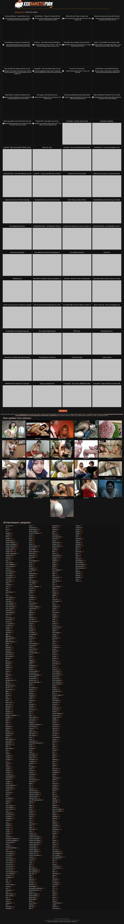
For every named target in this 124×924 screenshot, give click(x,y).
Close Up (8, 800)
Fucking (31, 651)
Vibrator (78, 531)
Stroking (54, 818)
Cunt (7, 879)
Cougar (8, 829)
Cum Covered (9, 851)
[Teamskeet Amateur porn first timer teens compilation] (47, 212)
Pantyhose (55, 606)
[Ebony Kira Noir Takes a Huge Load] (76, 29)
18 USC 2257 (56, 921)
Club (7, 803)
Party (53, 610)
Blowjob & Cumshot (11, 715)
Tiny (53, 877)
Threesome (55, 866)
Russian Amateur (56, 713)
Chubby (8, 783)
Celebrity (8, 770)
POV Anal (54, 599)
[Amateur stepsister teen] (47, 396)
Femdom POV (32, 608)
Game (30, 664)
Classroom (8, 792)
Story (53, 803)
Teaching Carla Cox (107, 331)
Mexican (31, 905)
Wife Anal (78, 559)
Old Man (54, 579)
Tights (54, 875)
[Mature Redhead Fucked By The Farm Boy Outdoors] (106, 107)
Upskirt (77, 529)
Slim (53, 763)
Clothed (8, 802)
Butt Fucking (9, 748)
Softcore (54, 779)
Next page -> (63, 411)
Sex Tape (54, 733)
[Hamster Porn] (34, 4)
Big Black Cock (10, 680)
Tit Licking (55, 884)
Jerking (31, 802)
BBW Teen (8, 640)
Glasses (31, 693)
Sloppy (54, 765)
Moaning (54, 529)
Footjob (31, 636)
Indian (30, 768)
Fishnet (31, 623)
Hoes (30, 737)
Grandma (31, 704)
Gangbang (32, 665)
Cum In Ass (9, 857)
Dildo (7, 892)
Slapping (54, 759)
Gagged (31, 660)
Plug (53, 640)
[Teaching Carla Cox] (106, 344)
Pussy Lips (55, 676)
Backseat (8, 651)
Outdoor (54, 594)
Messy (30, 901)
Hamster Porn (19, 12)
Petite (53, 621)
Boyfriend (8, 726)
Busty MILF (8, 743)
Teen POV (55, 859)
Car (7, 761)
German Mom (32, 678)
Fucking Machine (33, 652)
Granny (31, 708)
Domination (9, 906)
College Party (9, 814)
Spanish (54, 787)
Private (54, 656)
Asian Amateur (9, 597)
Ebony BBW (32, 549)
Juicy (30, 807)
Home (30, 739)
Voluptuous (78, 538)
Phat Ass (54, 623)
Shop (53, 744)
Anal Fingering (9, 572)
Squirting (54, 800)
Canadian (8, 759)
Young (77, 581)
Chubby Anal (9, 787)
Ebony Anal (32, 548)
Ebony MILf (32, 553)
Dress (30, 537)
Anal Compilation (10, 564)
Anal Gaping (9, 575)
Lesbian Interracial (34, 844)
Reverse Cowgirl (56, 695)
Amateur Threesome (11, 553)
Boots (7, 721)
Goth (30, 702)
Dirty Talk (8, 899)
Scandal (54, 721)
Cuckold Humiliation (11, 848)
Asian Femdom (10, 605)
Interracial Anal (33, 779)
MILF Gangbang (33, 870)
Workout (78, 573)
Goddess (31, 697)
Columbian (8, 816)
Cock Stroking (9, 807)
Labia (30, 818)
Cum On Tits (9, 870)
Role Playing (55, 700)
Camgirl (8, 757)
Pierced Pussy (56, 627)
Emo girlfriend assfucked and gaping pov (47, 252)
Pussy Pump (55, 678)
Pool (53, 643)
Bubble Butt (9, 733)
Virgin (77, 535)
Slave (53, 761)
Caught (7, 768)
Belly (7, 676)
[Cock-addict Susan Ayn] (76, 265)
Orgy (53, 590)
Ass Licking (9, 619)
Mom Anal (55, 535)
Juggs (30, 805)
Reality (54, 687)
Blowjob (8, 713)
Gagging (31, 662)
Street (53, 813)
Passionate (55, 612)
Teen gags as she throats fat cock (47, 95)
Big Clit (7, 682)
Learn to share (106, 357)
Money (54, 540)
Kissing (31, 811)
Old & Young (55, 577)
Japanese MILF (33, 796)
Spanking (54, 789)
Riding (54, 697)
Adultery (8, 535)
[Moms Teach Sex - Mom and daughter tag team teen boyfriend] (106, 317)
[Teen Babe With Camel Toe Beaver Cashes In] (76, 317)
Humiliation (32, 759)
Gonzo (30, 698)
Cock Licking (9, 805)
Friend (30, 647)
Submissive (55, 825)
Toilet (53, 892)
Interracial (31, 778)
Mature (31, 892)
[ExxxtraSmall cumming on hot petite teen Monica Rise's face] (17, 55)
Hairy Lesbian (32, 717)
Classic (7, 791)
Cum (7, 849)
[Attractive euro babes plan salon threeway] (17, 370)
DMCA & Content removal (65, 921)
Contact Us (74, 921)
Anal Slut (8, 579)
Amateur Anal (9, 540)
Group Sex (32, 710)
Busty (7, 737)
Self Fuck (54, 730)
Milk (30, 908)
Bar (6, 660)
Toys (53, 899)
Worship (78, 575)
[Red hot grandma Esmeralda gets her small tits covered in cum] (47, 317)
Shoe (53, 743)
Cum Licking (9, 862)
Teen (53, 848)
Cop (7, 822)
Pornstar (54, 645)
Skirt (53, 757)
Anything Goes (17, 278)
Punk (53, 665)
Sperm (54, 791)
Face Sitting (32, 583)
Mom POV (55, 538)
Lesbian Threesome (34, 855)
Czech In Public (10, 884)
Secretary (54, 726)
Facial (30, 584)
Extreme (31, 577)
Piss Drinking (55, 632)
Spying (54, 798)
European (31, 568)
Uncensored (55, 908)
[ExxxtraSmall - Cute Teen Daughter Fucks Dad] (106, 160)
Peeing (54, 614)
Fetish (30, 610)
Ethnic (30, 566)
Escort (30, 564)
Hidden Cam (32, 732)
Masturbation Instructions (35, 888)
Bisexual (8, 695)
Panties (54, 605)
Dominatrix (8, 908)
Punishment (55, 664)
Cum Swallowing (10, 871)
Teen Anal (55, 849)
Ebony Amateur (33, 546)
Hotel (30, 750)
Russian (54, 711)
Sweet (54, 831)
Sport (53, 794)
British (7, 730)
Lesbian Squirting (33, 851)
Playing (54, 636)
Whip (77, 553)
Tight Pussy (55, 873)
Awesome (8, 632)
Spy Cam (54, 796)
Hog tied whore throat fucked (77, 173)
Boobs (7, 719)
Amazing (8, 557)
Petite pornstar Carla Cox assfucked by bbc (106, 173)
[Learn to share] (106, 370)
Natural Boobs (56, 555)
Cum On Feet (9, 868)
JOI (30, 787)
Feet (30, 601)
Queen (54, 686)
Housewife (32, 754)
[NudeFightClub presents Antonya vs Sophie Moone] (106, 212)
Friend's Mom (32, 649)
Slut (53, 767)
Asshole (8, 627)
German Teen (32, 680)
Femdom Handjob (33, 606)
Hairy (30, 715)
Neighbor (54, 560)
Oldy (53, 583)
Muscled (54, 549)
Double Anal (32, 527)
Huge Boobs (32, 756)
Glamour (31, 691)
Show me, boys (47, 147)
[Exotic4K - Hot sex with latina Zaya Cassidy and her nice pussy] (76, 160)
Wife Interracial (79, 566)
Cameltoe (8, 756)
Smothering (55, 772)
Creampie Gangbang (11, 840)
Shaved (54, 741)
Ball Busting (9, 652)
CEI (7, 752)
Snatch (54, 774)
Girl (30, 686)
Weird (77, 548)
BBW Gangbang (10, 638)
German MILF (32, 676)
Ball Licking (9, 654)
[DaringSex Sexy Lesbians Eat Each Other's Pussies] (76, 55)
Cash (7, 765)
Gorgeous (31, 700)
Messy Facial (32, 903)
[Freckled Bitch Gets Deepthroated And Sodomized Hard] (17, 344)
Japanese (31, 789)
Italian (30, 783)
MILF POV (31, 873)
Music (53, 551)
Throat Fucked (56, 868)
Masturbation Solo (34, 890)
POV (53, 597)
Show (53, 748)
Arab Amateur (9, 592)
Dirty (7, 897)
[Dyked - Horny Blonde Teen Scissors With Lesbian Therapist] (106, 55)
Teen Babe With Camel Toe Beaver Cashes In (77, 305)
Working (78, 572)
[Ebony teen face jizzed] (17, 265)
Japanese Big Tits (33, 792)
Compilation (9, 818)
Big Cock (8, 684)
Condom (8, 820)
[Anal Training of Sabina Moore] (76, 212)
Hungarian (32, 761)
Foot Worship (32, 634)
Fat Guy (31, 595)
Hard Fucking (32, 726)
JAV (30, 785)
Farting (31, 592)
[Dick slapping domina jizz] (17, 239)
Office (53, 573)
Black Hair (8, 706)
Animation (8, 584)
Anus (7, 588)
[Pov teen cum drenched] (76, 81)
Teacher (54, 844)
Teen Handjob (56, 855)
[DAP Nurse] (76, 344)
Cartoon (8, 763)
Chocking (8, 781)
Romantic (54, 704)
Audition (8, 629)
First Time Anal (33, 621)
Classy (7, 794)
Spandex (54, 785)
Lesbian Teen (32, 853)
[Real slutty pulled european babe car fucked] (106, 291)
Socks (54, 776)
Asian (7, 595)
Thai (53, 860)
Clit (6, 796)
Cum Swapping (10, 873)
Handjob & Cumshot (34, 724)
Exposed (31, 575)
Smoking (54, 770)
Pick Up (54, 625)
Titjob (53, 886)
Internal (31, 776)
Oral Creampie (56, 586)
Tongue (54, 894)
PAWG (54, 595)
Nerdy (54, 562)
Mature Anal (32, 897)
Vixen (77, 537)
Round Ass (55, 710)
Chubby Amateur (10, 785)
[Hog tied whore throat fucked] (76, 186)
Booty (7, 722)
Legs (30, 831)
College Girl (9, 813)
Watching (78, 544)
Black (7, 700)
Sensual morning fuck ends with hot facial (106, 16)
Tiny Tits (54, 881)
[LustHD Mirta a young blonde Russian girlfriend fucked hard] (106, 81)
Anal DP (8, 568)
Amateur (8, 538)
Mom (53, 533)
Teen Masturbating (57, 857)
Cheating (8, 774)
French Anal (32, 645)
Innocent (31, 770)
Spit (53, 792)
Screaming (55, 724)
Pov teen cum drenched (77, 68)
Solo (53, 781)
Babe (7, 645)
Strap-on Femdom (57, 809)
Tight (53, 871)
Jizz (30, 803)
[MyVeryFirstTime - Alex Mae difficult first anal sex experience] (17, 186)
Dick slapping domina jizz (17, 226)
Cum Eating (9, 855)
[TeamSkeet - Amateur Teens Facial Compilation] (76, 134)
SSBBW (54, 719)
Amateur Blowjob (10, 542)
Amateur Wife (9, 555)
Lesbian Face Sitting (34, 840)
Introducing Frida (77, 357)
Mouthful (54, 548)
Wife (77, 557)
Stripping (54, 816)
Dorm (30, 526)
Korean (31, 816)
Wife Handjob (79, 562)
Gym (30, 711)
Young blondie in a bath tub (47, 357)
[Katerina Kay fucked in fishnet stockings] (17, 212)
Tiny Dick (54, 879)
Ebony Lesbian (33, 551)
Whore (77, 555)
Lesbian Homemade (34, 842)
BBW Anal (8, 636)
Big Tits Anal (9, 689)
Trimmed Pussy (56, 903)
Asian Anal (8, 599)
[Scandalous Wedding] (106, 134)
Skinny (54, 756)
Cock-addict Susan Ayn (77, 252)
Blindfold (8, 708)
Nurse (54, 568)
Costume (8, 825)
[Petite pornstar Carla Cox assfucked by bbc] (106, 186)
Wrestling (78, 577)
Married (31, 881)
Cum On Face (9, 866)
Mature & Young (33, 894)
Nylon (53, 572)
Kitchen (31, 813)
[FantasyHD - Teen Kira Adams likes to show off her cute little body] (47, 81)
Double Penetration (34, 533)
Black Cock (9, 702)
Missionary (55, 526)
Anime (7, 586)
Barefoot (8, 664)
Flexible (31, 630)
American (8, 559)
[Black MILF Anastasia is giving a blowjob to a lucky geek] (47, 291)
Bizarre (7, 698)
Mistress (54, 527)
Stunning (54, 824)
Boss (7, 724)
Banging (8, 658)
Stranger (54, 805)
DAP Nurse (77, 331)
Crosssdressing (10, 842)
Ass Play (8, 621)
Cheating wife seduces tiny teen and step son (77, 226)
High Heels (32, 733)
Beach (7, 669)
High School (32, 735)
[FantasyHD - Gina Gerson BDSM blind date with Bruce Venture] (76, 396)
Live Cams (32, 859)
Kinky (30, 809)
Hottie (30, 752)
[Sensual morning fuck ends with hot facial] (106, 29)
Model (54, 531)
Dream (31, 535)
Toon (53, 895)
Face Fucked (32, 581)
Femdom (31, 605)
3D (6, 527)
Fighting (31, 612)
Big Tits (7, 687)
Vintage (78, 533)
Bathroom (8, 667)
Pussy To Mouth (56, 684)
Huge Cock (32, 757)
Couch (7, 827)
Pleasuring (55, 638)
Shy (53, 752)
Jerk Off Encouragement (35, 800)
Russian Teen (56, 717)
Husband (31, 763)
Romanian (55, 702)
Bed (7, 673)
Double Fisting (33, 531)
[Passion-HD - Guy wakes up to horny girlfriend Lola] (47, 134)
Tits (53, 888)
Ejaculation (32, 557)
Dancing (8, 886)
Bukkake (8, 735)
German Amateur (33, 671)
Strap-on (54, 807)
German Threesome (34, 682)
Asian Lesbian (9, 608)
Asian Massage (10, 612)
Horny (30, 746)
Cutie (7, 881)
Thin (53, 862)
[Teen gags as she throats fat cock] (47, 107)
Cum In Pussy (9, 860)
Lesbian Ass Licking (34, 837)
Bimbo (7, 693)
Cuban (7, 844)
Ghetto (30, 684)
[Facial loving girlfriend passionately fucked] (76, 107)
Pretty (53, 652)
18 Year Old (9, 526)
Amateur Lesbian (10, 548)
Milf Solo (31, 906)
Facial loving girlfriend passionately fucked (77, 95)
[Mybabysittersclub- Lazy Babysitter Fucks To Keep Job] (106, 239)
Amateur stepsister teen (47, 383)
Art (6, 594)
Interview (31, 781)
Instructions (32, 774)
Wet (77, 549)
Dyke (30, 542)
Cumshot (8, 875)
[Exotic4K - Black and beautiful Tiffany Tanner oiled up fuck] (17, 160)
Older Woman (56, 581)
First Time (31, 619)
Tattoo (54, 842)
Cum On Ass (9, 864)
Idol (30, 765)
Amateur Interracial (11, 546)
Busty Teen (8, 744)
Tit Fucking (55, 883)
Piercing (54, 629)
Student (54, 822)
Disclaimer (49, 921)
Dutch (30, 540)
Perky (53, 619)
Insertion (31, 772)
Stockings (54, 802)
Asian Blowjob (9, 603)
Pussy (54, 667)
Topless (54, 897)
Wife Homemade (80, 564)
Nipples (54, 564)
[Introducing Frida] (76, 370)
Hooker (31, 744)
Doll (7, 905)
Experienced (32, 573)
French (31, 641)
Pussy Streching (56, 682)
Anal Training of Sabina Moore (77, 200)
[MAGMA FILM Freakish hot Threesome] (17, 396)
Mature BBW (32, 899)
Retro (53, 693)
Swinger (54, 833)
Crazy (7, 835)
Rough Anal (55, 708)
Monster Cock (56, 542)
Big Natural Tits (10, 686)
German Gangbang (34, 675)
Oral (53, 584)
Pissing (54, 634)
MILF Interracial (33, 871)
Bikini (7, 691)
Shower (54, 750)
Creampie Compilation (12, 838)
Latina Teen (32, 829)
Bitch (7, 697)
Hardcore (31, 728)
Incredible (31, 767)
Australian (8, 630)
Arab (7, 590)
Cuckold (8, 846)
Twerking (54, 906)
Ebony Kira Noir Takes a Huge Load (77, 16)
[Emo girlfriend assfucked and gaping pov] (47, 265)
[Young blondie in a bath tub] (47, 370)
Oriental (54, 592)
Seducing (54, 728)
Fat (30, 594)
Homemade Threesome (35, 743)
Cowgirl (8, 833)
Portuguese (55, 647)
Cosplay (8, 824)
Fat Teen (31, 599)
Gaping (31, 667)
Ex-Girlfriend (32, 570)
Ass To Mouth (9, 623)
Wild (77, 570)
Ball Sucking (9, 656)
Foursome (31, 638)
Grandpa (31, 706)
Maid (30, 877)
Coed (7, 811)
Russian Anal (55, 715)
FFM (30, 579)
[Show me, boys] (47, 160)
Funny (30, 656)
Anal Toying (9, 581)
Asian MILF (9, 610)
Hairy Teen (32, 721)
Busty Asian (9, 741)
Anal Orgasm (9, 577)
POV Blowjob (55, 601)
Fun (30, 654)
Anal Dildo (8, 570)
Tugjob (54, 905)
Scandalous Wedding (106, 121)
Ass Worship (9, 625)
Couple (7, 831)
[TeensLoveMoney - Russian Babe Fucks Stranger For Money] (17, 29)
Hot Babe (31, 748)
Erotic (30, 562)
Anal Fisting (9, 573)
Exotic (30, 572)
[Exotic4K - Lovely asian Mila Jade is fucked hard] (47, 186)
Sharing (54, 739)
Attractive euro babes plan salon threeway (17, 357)
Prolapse (54, 658)
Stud (53, 820)
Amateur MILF (9, 549)
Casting (8, 767)
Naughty (54, 559)
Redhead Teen (56, 691)
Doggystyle (9, 903)
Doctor (7, 901)
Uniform (78, 526)
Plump (54, 641)
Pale (53, 603)
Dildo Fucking (9, 894)
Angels (7, 583)
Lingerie (31, 857)
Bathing (8, 665)
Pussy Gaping (56, 673)
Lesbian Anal (32, 835)
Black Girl (8, 704)
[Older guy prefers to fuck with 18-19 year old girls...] (17, 134)
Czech (7, 883)
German (31, 669)
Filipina (31, 614)
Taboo (54, 837)
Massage (31, 883)
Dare (7, 888)
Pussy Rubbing (56, 680)
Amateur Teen (9, 551)
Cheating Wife (9, 776)
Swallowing (55, 829)
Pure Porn (107, 252)
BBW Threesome (10, 641)
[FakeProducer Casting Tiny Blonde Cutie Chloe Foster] (17, 107)
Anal (7, 560)
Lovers (31, 860)
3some (7, 529)
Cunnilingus (9, 877)
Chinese (8, 779)
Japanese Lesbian (34, 794)
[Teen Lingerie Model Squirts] (47, 344)
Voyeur (77, 540)
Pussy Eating (55, 671)
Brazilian (8, 728)
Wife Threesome (80, 568)
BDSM (7, 643)
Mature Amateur (33, 895)
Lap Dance (32, 824)
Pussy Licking (56, 675)
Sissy (53, 754)
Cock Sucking (9, 809)
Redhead (54, 689)
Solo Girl (54, 783)
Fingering (31, 618)
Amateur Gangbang (11, 544)
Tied (53, 870)
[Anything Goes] (17, 291)
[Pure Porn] (106, 265)
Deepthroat (9, 890)
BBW (7, 634)
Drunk (30, 538)
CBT (7, 750)
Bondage (8, 717)
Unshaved (78, 527)
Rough (54, 706)
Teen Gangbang (56, 853)
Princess (54, 654)
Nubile (54, 566)
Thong (54, 864)
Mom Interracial (56, 537)
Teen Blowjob (55, 851)
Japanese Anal (33, 791)
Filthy (30, 616)
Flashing (31, 629)
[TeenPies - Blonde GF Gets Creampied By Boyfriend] (76, 291)
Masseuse (31, 884)
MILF (30, 866)
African (7, 537)
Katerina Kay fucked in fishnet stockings (17, 200)
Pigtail (54, 630)
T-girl (53, 835)
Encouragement (33, 560)
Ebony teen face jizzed (17, 252)
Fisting (30, 625)
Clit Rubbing (9, 798)
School (54, 722)
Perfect (54, 618)
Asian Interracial (10, 606)
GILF (30, 658)
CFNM (7, 754)
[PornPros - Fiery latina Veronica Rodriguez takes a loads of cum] (47, 55)
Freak (30, 640)
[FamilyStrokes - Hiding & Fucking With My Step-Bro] (47, 29)
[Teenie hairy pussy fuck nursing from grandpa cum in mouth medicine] (17, 317)
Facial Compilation (34, 586)
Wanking (78, 542)
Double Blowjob (33, 529)
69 (6, 531)
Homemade (32, 741)
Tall (53, 838)
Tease (54, 846)
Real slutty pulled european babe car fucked (106, 278)
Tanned (54, 840)
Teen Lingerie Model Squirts (47, 331)
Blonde (7, 710)
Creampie (8, 837)
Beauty (7, 671)
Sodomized (55, 778)
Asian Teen (9, 614)
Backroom (8, 649)
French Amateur (33, 643)
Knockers (31, 814)
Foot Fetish (32, 632)
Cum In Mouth (9, 859)
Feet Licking (32, 603)
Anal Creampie (10, 566)
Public (54, 660)
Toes (53, 890)
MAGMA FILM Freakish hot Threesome (17, 383)
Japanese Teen (33, 798)
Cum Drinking (9, 853)
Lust (30, 864)
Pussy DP (54, 669)
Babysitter (8, 647)
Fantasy (31, 590)
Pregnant (54, 651)
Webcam (78, 546)
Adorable (8, 533)
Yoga (77, 579)
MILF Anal (31, 868)
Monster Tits (55, 544)
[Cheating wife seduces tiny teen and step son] (76, 239)
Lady (30, 822)
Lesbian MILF (32, 846)
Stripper (54, 814)
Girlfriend (31, 689)
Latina (30, 827)
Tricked (54, 901)
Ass (7, 616)
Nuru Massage (56, 570)
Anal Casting (9, 562)
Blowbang (8, 711)
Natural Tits (55, 557)
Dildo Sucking (9, 895)
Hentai (30, 730)
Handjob (31, 722)
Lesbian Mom (32, 848)
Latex (30, 825)
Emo (30, 559)
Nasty (53, 553)
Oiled (53, 575)
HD (30, 713)
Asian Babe (9, 601)
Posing (54, 649)
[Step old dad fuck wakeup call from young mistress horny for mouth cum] (17, 81)
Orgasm (54, 588)
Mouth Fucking (56, 546)
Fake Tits (31, 588)
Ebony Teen (32, 555)
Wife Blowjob (79, 560)
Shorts (54, 746)
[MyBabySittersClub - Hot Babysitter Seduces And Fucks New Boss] (47, 239)
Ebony (30, 544)
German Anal (32, 673)
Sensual (54, 732)
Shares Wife (55, 737)
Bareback (8, 662)
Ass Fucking (9, 618)
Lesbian (31, 833)
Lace (30, 820)
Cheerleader (9, 778)
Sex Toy (54, 735)
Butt (7, 746)
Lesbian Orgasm (33, 849)
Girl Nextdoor (32, 687)
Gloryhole (31, 695)
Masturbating (32, 886)
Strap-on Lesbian (56, 811)
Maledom (31, 879)
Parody (54, 608)
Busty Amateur (9, 739)
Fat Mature (32, 597)
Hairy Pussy (32, 719)
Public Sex (55, 662)
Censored (8, 772)
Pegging (54, 616)
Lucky (30, 862)
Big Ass (7, 678)
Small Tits (54, 768)
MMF (30, 875)
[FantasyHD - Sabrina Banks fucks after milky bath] (106, 396)
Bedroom (8, 675)
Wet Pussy (78, 551)
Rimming (54, 698)
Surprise (54, 827)
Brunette (8, 732)
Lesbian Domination (34, 838)
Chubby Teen (9, 789)
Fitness (31, 627)
